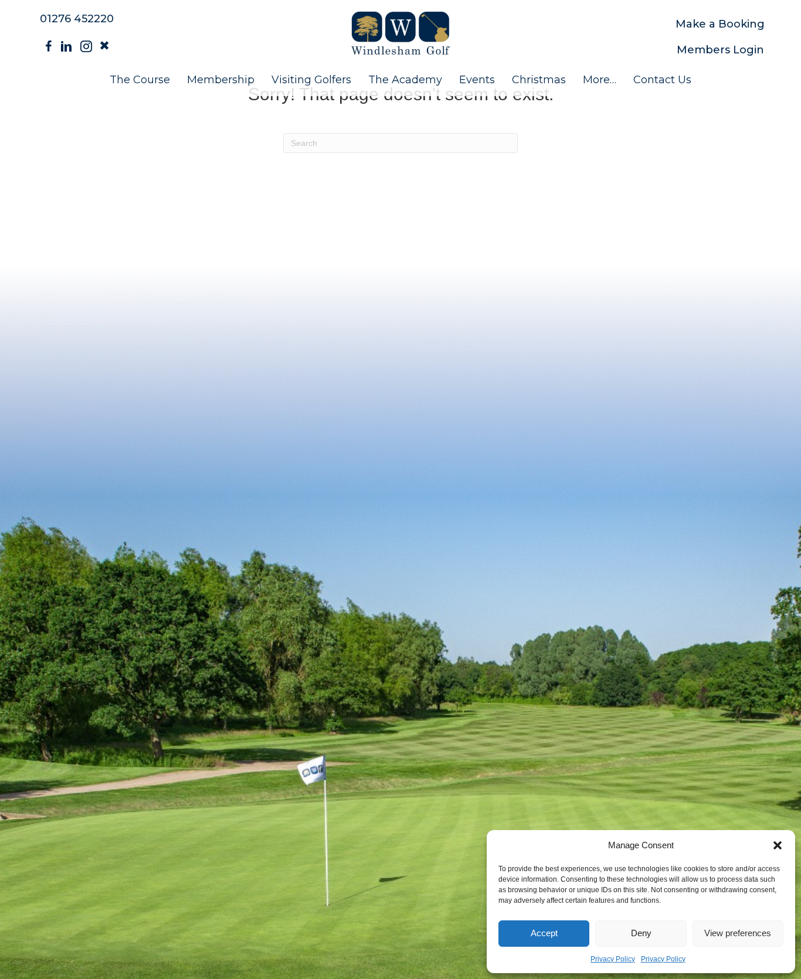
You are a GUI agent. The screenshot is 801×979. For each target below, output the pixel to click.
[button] (777, 845)
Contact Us (662, 79)
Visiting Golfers (311, 79)
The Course (140, 79)
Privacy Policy (612, 959)
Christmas (539, 79)
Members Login (720, 49)
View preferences (737, 933)
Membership (220, 79)
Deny (641, 933)
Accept (544, 933)
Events (477, 79)
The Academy (405, 79)
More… (599, 79)
